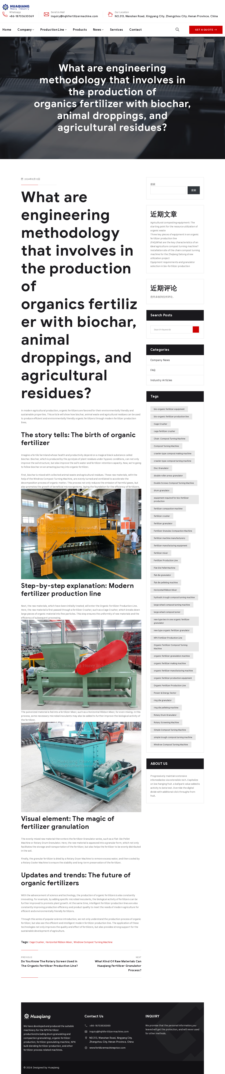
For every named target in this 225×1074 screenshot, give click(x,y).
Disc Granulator (161, 468)
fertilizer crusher (162, 516)
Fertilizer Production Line (166, 560)
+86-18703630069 (21, 16)
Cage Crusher (110, 609)
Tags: (24, 942)
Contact (135, 30)
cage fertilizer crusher (164, 431)
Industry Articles (161, 380)
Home (6, 30)
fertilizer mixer (161, 553)
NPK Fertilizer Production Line (168, 637)
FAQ (152, 370)
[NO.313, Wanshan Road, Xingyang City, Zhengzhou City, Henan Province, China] (86, 1037)
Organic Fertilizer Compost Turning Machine (170, 647)
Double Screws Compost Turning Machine (174, 483)
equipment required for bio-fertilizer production (171, 499)
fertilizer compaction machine (168, 508)
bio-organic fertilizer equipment (169, 409)
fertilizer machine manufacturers (169, 538)
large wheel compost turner (167, 612)
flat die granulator (162, 575)
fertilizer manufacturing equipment (170, 545)
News (97, 30)
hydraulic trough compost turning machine (174, 597)
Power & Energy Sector (165, 693)
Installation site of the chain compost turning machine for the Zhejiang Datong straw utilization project (175, 254)
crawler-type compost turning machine (172, 461)
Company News (160, 360)
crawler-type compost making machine (172, 453)
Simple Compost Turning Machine (170, 729)
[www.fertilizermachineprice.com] (86, 1047)
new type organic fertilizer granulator (172, 630)
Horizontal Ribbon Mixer (101, 711)
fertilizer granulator (163, 523)
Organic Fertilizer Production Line (170, 685)
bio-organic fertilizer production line (171, 416)
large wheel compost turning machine (172, 604)
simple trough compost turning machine (173, 737)
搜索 (152, 184)
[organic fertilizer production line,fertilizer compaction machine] (16, 7)
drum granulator (161, 490)
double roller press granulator (168, 475)
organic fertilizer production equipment (173, 678)
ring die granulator (163, 700)
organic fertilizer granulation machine (172, 656)
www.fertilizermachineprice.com (107, 1047)
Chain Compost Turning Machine (169, 438)
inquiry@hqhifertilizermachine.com (74, 16)
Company (24, 30)
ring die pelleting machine (166, 707)
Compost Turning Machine (166, 446)
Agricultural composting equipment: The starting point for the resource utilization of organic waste (174, 226)
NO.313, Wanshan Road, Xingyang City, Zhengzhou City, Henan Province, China (166, 16)
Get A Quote (204, 29)
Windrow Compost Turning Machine (52, 478)
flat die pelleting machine (166, 582)
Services (116, 30)
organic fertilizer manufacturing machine (173, 670)
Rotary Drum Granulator (165, 715)
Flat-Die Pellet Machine (164, 567)
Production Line (52, 30)
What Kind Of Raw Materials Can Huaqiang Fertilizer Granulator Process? (118, 966)
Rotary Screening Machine (166, 722)
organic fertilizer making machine (170, 663)
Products (80, 30)
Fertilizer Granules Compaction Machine (173, 530)
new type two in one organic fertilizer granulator (171, 621)
